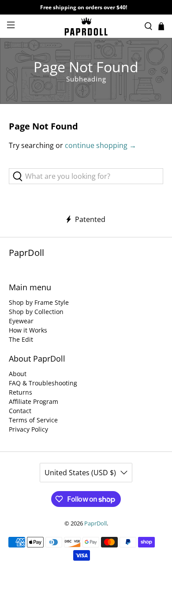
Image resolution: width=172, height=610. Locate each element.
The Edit (21, 339)
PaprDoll (95, 523)
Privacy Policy (28, 429)
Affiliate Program (33, 401)
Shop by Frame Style (39, 302)
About (17, 374)
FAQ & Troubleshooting (43, 383)
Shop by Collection (36, 311)
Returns (20, 392)
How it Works (28, 330)
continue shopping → (100, 145)
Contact (20, 411)
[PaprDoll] (86, 26)
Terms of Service (33, 420)
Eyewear (21, 321)
